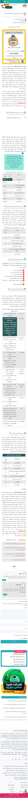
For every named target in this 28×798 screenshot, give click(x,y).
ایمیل (26, 628)
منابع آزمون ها (17, 19)
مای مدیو (12, 792)
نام (26, 622)
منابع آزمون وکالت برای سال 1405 (18, 661)
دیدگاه (25, 608)
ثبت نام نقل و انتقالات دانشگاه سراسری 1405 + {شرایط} (16, 771)
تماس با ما (12, 787)
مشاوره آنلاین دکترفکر (23, 792)
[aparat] (26, 759)
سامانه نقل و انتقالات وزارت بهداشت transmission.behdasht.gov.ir (20, 778)
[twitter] (19, 759)
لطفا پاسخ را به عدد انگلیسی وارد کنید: (20, 635)
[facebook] (12, 759)
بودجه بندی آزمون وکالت (20, 263)
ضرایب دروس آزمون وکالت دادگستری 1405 (17, 656)
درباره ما (25, 789)
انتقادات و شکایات (24, 787)
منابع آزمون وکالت (21, 296)
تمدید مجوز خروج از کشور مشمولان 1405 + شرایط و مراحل (14, 708)
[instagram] (5, 1)
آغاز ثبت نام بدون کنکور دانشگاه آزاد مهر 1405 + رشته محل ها (15, 766)
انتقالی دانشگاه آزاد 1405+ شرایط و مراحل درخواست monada (15, 773)
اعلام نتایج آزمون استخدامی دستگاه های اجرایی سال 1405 (16, 775)
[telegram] (7, 1)
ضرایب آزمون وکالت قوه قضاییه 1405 (18, 654)
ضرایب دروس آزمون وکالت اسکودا (18, 659)
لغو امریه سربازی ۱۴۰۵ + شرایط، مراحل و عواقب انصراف (15, 717)
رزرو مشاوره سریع (24, 785)
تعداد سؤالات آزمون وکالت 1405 (19, 664)
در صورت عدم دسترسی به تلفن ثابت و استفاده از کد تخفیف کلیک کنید (14, 61)
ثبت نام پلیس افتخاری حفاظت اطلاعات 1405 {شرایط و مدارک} (15, 712)
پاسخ (3, 580)
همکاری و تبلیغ (11, 785)
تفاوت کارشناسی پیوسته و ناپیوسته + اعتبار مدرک (16, 701)
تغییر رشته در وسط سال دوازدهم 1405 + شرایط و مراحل (15, 704)
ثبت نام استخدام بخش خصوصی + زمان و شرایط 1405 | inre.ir (15, 768)
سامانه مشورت (11, 789)
